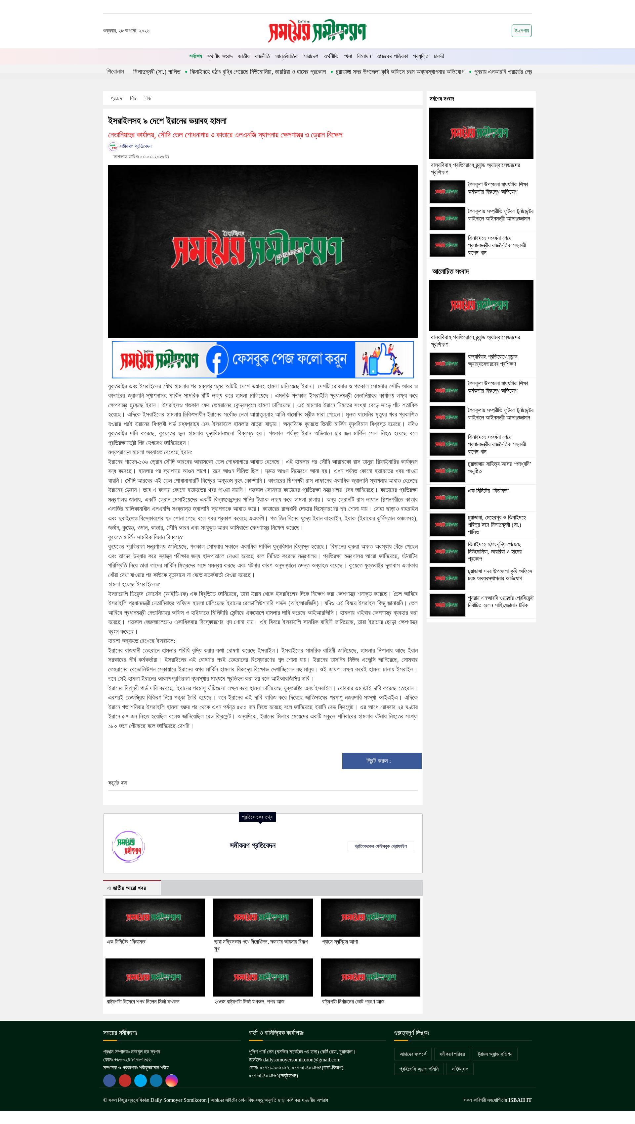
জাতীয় (244, 56)
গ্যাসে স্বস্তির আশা (340, 942)
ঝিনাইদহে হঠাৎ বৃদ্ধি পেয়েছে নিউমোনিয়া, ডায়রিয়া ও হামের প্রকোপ (228, 71)
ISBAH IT (520, 1100)
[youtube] (140, 1080)
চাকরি (439, 56)
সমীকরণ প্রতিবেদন (135, 146)
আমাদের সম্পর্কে (413, 1054)
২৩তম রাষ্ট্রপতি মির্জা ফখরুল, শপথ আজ (249, 1002)
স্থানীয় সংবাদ (220, 56)
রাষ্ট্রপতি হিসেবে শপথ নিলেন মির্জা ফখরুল (143, 1002)
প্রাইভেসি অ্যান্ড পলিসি (419, 1069)
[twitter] (125, 1080)
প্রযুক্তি (421, 56)
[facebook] (109, 1080)
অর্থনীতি (330, 56)
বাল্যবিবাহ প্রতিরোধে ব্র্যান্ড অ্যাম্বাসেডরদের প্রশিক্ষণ (493, 360)
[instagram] (171, 1080)
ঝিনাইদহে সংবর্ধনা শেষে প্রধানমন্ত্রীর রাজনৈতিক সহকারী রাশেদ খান (497, 245)
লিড (134, 98)
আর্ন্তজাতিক (286, 56)
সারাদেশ (311, 56)
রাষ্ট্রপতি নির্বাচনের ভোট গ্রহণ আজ (353, 1002)
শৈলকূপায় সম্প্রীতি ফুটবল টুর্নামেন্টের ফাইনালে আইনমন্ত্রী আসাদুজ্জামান (500, 215)
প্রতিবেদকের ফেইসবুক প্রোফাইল (381, 846)
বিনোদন (364, 56)
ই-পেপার (522, 30)
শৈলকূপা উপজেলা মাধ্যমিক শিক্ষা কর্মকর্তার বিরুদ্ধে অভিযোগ (498, 188)
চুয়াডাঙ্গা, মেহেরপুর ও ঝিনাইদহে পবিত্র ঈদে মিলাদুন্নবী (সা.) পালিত (497, 524)
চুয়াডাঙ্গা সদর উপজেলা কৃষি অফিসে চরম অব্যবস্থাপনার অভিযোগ (370, 71)
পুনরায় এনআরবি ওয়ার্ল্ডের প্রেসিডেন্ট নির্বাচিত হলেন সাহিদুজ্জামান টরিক (514, 71)
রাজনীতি (262, 56)
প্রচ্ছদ (116, 98)
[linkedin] (156, 1080)
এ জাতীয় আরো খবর (126, 888)
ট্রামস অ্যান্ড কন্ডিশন (495, 1054)
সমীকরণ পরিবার (452, 1054)
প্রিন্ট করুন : (379, 760)
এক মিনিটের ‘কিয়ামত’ (127, 942)
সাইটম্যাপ (460, 1069)
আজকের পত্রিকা (392, 56)
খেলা (348, 56)
